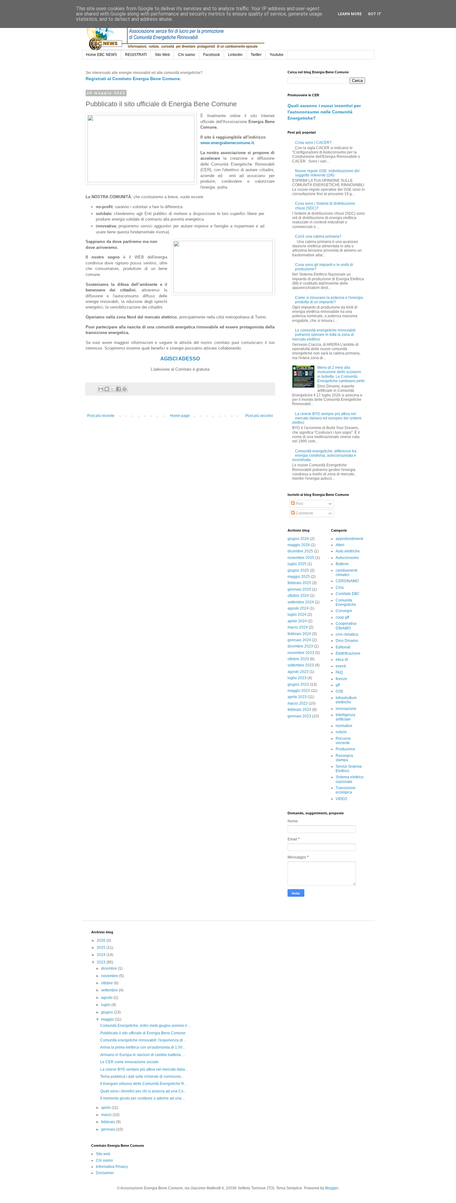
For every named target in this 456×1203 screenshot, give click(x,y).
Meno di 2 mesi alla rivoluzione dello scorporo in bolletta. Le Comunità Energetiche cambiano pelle (341, 374)
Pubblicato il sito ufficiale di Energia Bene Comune (143, 1033)
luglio (106, 1005)
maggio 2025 (299, 576)
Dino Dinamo (347, 640)
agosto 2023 (298, 672)
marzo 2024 (298, 627)
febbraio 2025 (299, 583)
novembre (110, 976)
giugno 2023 (298, 684)
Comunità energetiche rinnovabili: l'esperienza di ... (143, 1040)
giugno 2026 (298, 539)
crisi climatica (347, 634)
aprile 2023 (297, 697)
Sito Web (162, 55)
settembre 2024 (301, 602)
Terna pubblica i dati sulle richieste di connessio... (142, 1076)
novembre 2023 (301, 653)
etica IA (342, 659)
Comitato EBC (348, 594)
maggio (108, 1019)
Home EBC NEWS (101, 55)
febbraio (108, 1122)
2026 (101, 940)
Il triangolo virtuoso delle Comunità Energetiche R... (143, 1084)
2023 (101, 962)
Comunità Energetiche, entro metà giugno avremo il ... (145, 1025)
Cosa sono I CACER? (313, 142)
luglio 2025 (297, 564)
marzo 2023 (298, 703)
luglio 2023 (297, 678)
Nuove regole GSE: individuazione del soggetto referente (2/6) (327, 173)
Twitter (256, 55)
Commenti (304, 513)
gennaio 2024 (299, 640)
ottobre (107, 983)
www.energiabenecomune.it (227, 142)
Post (299, 503)
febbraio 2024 (299, 634)
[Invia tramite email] (101, 389)
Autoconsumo (347, 558)
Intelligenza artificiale (345, 717)
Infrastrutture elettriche (346, 700)
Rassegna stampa (344, 757)
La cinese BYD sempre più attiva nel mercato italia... (144, 1069)
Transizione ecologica (345, 790)
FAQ (339, 672)
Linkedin (235, 55)
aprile (106, 1107)
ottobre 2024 (298, 595)
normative (344, 726)
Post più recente (100, 416)
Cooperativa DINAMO (346, 625)
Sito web (103, 1154)
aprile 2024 (297, 621)
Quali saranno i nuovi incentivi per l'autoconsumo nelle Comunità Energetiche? (324, 111)
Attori (340, 545)
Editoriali (343, 647)
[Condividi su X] (113, 389)
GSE (339, 691)
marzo (107, 1115)
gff (338, 685)
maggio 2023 (299, 690)
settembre (110, 990)
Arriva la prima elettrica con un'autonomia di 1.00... (142, 1047)
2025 (101, 947)
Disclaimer (105, 1173)
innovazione (346, 709)
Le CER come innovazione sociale (129, 1062)
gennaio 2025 (299, 589)
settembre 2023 (301, 665)
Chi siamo (186, 55)
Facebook (211, 55)
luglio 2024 (297, 614)
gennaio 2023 (299, 716)
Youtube (277, 55)
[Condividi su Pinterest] (124, 389)
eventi (341, 666)
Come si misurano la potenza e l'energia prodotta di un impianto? (329, 299)
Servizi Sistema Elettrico (349, 768)
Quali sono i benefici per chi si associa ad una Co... (143, 1091)
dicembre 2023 (300, 646)
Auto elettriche (348, 551)
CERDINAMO (347, 581)
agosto (107, 997)
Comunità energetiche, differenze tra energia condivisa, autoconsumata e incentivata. (324, 455)
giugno (107, 1012)
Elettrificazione (348, 653)
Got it (374, 14)
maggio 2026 (299, 545)
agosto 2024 (298, 608)
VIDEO (341, 799)
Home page (180, 416)
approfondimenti (349, 539)
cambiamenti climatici (346, 572)
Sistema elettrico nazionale (350, 779)
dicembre (109, 968)
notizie (341, 732)
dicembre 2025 (300, 551)
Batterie (342, 564)
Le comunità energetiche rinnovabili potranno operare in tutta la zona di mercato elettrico (324, 334)
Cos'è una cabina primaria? (318, 236)
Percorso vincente (343, 740)
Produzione (345, 749)
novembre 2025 (301, 558)
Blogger (331, 1188)
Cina (340, 587)
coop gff (342, 617)
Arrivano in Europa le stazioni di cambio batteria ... (142, 1055)
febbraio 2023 (299, 709)
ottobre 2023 (298, 659)
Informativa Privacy (112, 1166)
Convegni (344, 611)
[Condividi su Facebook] (118, 389)
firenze (341, 679)
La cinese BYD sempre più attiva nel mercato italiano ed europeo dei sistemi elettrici (327, 418)
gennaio (108, 1129)
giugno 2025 (298, 570)
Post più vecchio (259, 416)
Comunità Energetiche (346, 602)
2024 (101, 955)
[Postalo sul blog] (107, 389)
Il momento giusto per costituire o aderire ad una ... (142, 1098)
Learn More (350, 14)
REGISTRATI (136, 55)
